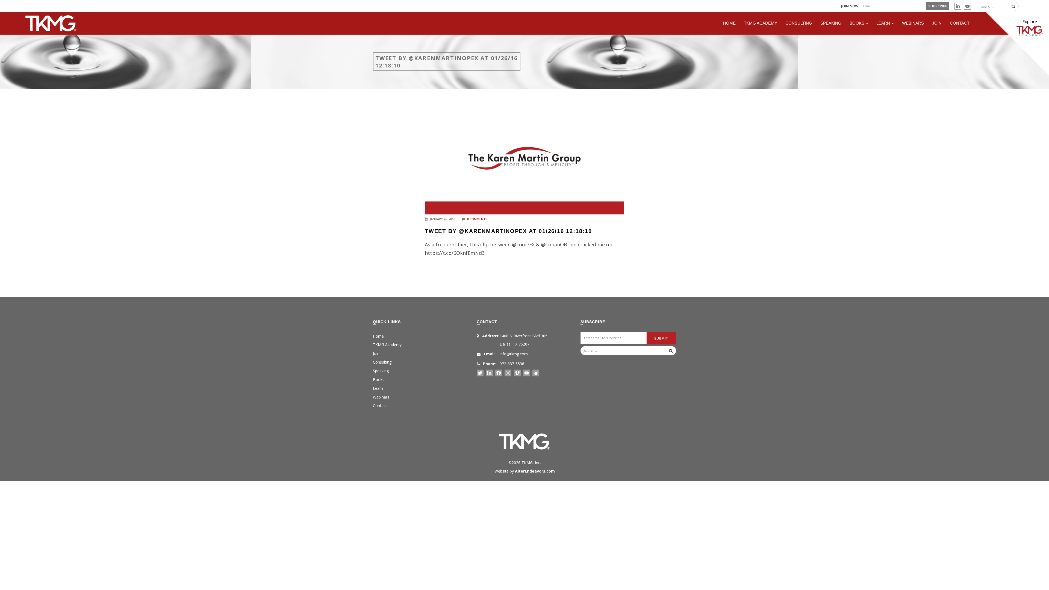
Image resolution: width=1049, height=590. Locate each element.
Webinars (913, 23)
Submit (661, 338)
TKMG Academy (760, 23)
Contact (960, 23)
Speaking (830, 23)
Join (937, 23)
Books (857, 23)
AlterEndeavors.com (535, 471)
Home (729, 23)
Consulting (798, 23)
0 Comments (477, 219)
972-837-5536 (512, 363)
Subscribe (937, 6)
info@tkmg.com (514, 353)
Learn (883, 23)
